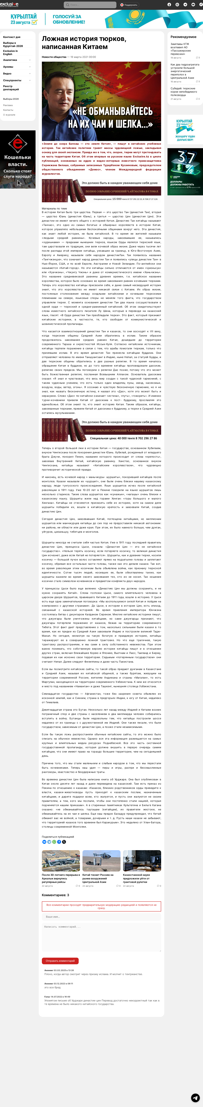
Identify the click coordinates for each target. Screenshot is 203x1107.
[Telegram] (185, 5)
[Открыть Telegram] (195, 1098)
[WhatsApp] (54, 842)
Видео (7, 73)
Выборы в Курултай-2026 (13, 44)
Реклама (8, 105)
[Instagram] (177, 5)
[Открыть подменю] (29, 59)
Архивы (8, 66)
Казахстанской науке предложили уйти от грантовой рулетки (136, 878)
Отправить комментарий (60, 961)
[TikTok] (201, 5)
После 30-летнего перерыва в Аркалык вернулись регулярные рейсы (61, 878)
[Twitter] (64, 842)
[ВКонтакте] (44, 842)
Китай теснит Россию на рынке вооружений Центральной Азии (97, 878)
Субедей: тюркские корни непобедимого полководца (184, 92)
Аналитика (10, 59)
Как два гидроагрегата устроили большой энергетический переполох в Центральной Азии (185, 71)
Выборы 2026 (11, 99)
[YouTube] (193, 5)
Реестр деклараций (11, 88)
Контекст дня (11, 37)
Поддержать (130, 5)
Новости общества (54, 56)
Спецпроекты (12, 80)
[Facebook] (169, 5)
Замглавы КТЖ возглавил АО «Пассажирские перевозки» (181, 48)
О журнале (9, 114)
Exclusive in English (10, 52)
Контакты (8, 110)
